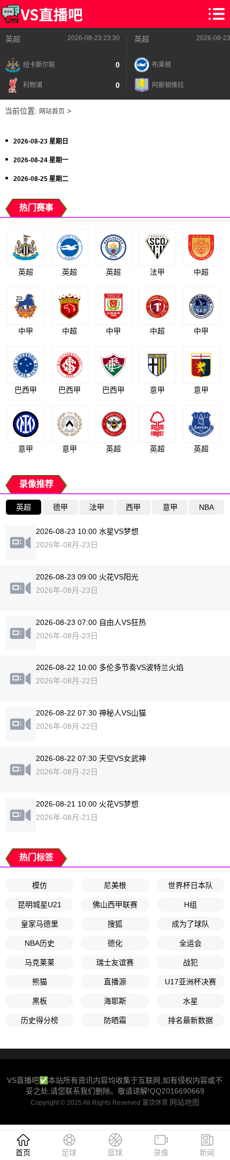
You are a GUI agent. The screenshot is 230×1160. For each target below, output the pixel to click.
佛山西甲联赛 (115, 904)
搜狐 (115, 924)
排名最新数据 (190, 1020)
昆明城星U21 (40, 904)
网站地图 (185, 1102)
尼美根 (115, 885)
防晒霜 (115, 1020)
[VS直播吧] (41, 14)
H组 (190, 904)
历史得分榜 (39, 1020)
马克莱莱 (40, 962)
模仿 (39, 885)
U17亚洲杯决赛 (190, 981)
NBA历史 (40, 943)
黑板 (39, 1001)
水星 (190, 1001)
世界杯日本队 (190, 885)
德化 (115, 943)
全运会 (190, 943)
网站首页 (52, 111)
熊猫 (39, 981)
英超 (12, 39)
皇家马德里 (39, 924)
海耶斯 (115, 1001)
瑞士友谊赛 (115, 962)
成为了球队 (190, 924)
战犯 (190, 962)
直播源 (115, 981)
